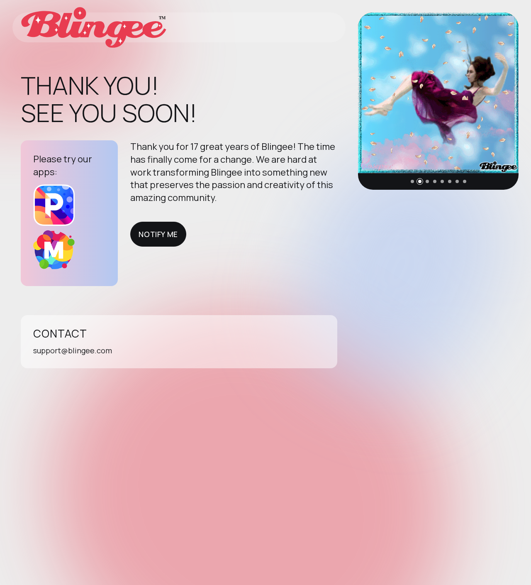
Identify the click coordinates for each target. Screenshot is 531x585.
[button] (412, 181)
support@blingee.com (72, 350)
